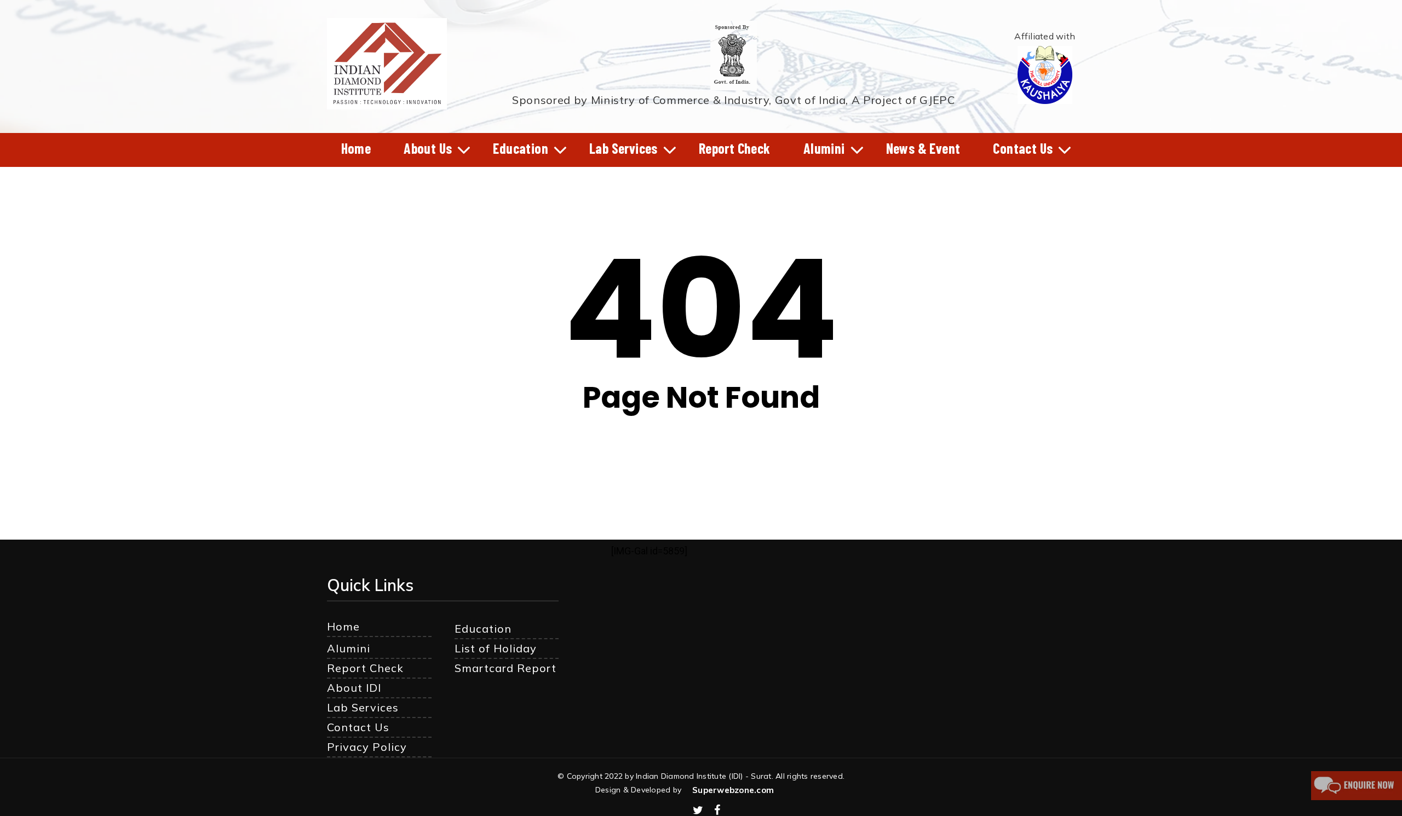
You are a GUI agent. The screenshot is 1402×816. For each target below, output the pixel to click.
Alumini (348, 648)
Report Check (365, 668)
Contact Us (358, 727)
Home (343, 626)
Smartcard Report (505, 668)
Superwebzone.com (733, 790)
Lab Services (363, 707)
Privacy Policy (367, 747)
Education (483, 628)
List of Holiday (496, 648)
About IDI (354, 688)
